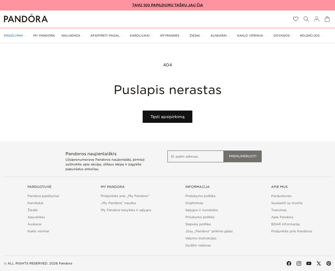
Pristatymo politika (200, 196)
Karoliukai (35, 203)
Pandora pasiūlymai (43, 196)
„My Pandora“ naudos (118, 203)
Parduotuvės (281, 196)
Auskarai (34, 224)
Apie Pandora (282, 217)
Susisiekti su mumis (287, 203)
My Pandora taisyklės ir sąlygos (126, 210)
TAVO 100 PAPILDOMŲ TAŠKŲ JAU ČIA (167, 5)
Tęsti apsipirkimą (167, 116)
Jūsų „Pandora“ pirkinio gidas (209, 231)
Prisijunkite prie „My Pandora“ (125, 196)
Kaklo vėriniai (38, 231)
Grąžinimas (194, 203)
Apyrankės (36, 217)
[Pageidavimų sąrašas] (296, 19)
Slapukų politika (198, 224)
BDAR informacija (285, 224)
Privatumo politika (199, 217)
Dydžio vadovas (198, 245)
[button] (306, 19)
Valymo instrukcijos (200, 238)
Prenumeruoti (242, 156)
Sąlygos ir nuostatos (201, 210)
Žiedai (32, 210)
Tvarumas (279, 210)
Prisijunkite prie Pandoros (291, 231)
